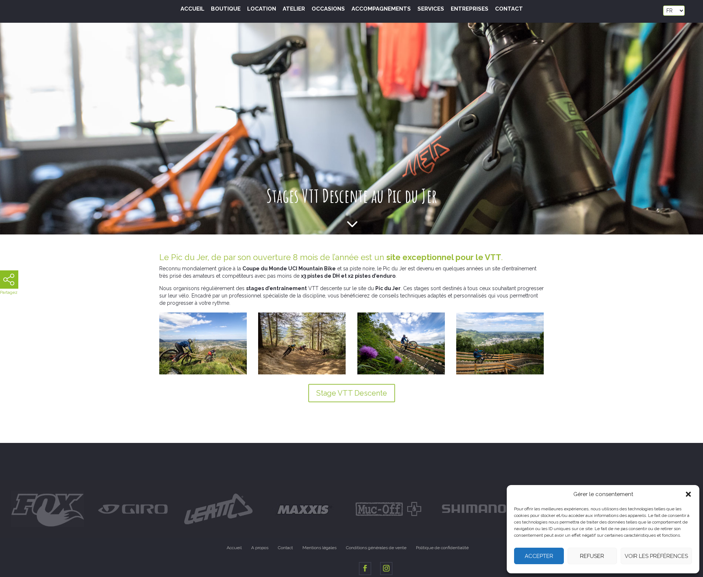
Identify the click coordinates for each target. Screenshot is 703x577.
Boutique (226, 9)
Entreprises (469, 9)
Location (261, 9)
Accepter (539, 556)
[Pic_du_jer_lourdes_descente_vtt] (500, 374)
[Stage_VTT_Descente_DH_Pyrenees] (203, 374)
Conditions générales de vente (376, 547)
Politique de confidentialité (442, 547)
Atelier (294, 9)
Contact (509, 9)
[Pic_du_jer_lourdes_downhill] (401, 374)
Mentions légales (319, 547)
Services (430, 9)
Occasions (328, 9)
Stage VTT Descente (351, 393)
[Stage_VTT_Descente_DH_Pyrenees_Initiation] (302, 374)
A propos (259, 547)
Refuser (592, 556)
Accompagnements (381, 9)
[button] (688, 494)
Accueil (192, 9)
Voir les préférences (656, 556)
